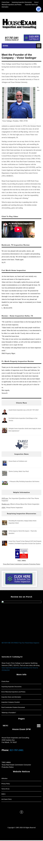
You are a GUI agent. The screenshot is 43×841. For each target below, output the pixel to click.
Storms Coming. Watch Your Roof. (19, 471)
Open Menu (38, 45)
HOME (5, 46)
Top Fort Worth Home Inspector (29, 643)
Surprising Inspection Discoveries (20, 2)
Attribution (4, 778)
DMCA (3, 794)
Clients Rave (5, 2)
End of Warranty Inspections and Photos (13, 692)
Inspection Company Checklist (10, 702)
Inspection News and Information (11, 697)
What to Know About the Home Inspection (20, 504)
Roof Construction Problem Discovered (13, 707)
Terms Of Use (5, 789)
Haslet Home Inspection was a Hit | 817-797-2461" (24, 410)
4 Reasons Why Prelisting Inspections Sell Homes (24, 481)
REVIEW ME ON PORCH (10, 643)
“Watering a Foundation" (8, 712)
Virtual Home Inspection (12, 507)
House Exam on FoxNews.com (18, 461)
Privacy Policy (5, 783)
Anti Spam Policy (6, 799)
